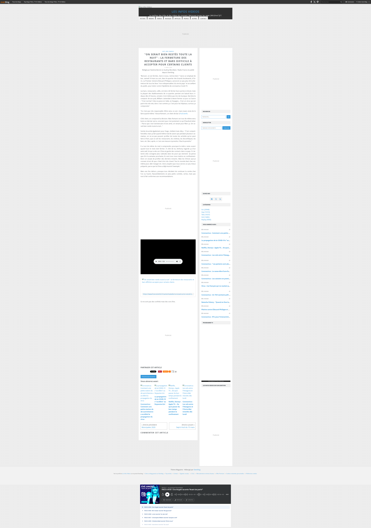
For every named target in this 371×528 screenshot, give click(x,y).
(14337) (205, 215)
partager (179, 499)
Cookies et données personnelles (235, 473)
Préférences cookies (251, 473)
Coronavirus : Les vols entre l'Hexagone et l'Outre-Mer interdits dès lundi (229, 255)
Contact (203, 19)
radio (171, 51)
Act (164, 51)
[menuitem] (143, 18)
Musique (168, 19)
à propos (190, 499)
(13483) (205, 217)
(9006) (206, 220)
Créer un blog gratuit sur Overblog (154, 473)
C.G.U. (193, 473)
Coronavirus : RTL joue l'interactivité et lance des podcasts (223, 317)
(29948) (205, 210)
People (186, 19)
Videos (159, 19)
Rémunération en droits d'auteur (205, 473)
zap (167, 51)
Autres (194, 19)
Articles (178, 19)
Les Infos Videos (185, 12)
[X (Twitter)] (314, 2)
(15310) (205, 212)
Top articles (168, 473)
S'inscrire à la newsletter (148, 377)
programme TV (214, 381)
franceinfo (184, 114)
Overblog (197, 470)
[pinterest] (317, 2)
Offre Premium (220, 473)
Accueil (143, 19)
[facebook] (311, 2)
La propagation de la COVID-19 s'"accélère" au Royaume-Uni (224, 240)
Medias (151, 19)
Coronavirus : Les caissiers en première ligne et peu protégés (224, 279)
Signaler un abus (184, 473)
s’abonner (168, 499)
